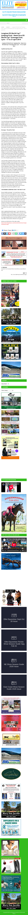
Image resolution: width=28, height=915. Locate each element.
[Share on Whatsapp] (16, 233)
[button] (26, 20)
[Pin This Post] (9, 233)
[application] (14, 545)
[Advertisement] (11, 468)
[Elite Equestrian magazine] (14, 8)
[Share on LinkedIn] (7, 233)
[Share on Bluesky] (23, 233)
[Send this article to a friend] (11, 233)
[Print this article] (14, 233)
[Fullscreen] (25, 550)
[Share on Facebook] (2, 233)
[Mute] (23, 550)
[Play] (3, 550)
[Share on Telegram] (21, 233)
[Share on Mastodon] (18, 233)
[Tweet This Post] (5, 233)
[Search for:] (14, 23)
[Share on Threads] (25, 233)
